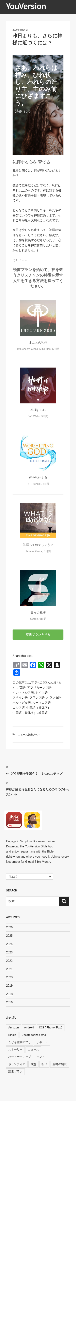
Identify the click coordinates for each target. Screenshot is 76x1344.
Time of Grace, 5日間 (38, 551)
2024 (9, 944)
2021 (9, 969)
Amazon (13, 1027)
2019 (9, 985)
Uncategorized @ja (33, 1034)
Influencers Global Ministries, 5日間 (38, 348)
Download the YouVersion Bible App (29, 846)
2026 (9, 927)
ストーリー (15, 1049)
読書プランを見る (38, 634)
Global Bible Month (37, 861)
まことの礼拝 (38, 342)
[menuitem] (22, 687)
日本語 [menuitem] (12, 876)
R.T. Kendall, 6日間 (38, 483)
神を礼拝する (38, 477)
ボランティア (16, 1064)
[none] (29, 877)
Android (29, 1027)
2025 (9, 935)
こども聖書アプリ (19, 1042)
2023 (9, 952)
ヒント (40, 1056)
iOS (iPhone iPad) (50, 1027)
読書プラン (34, 734)
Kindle (12, 1034)
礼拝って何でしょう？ (38, 545)
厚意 (33, 1064)
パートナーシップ (19, 1056)
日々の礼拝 (38, 612)
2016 (9, 1002)
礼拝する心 (38, 410)
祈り (44, 1064)
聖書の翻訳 (59, 1064)
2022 (9, 960)
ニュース (22, 734)
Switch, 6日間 (38, 618)
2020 (9, 977)
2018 (9, 994)
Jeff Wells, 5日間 (38, 416)
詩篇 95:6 (23, 111)
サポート (42, 1042)
